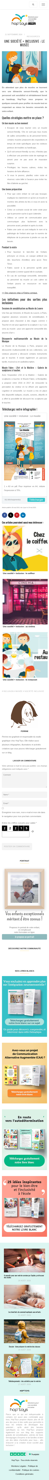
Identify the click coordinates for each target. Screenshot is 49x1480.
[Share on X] (10, 515)
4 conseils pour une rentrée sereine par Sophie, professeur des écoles (24, 1276)
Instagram (13, 956)
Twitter (43, 956)
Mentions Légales (18, 1466)
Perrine (24, 731)
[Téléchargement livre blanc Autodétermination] (24, 1139)
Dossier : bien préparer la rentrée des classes (24, 1346)
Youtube (35, 956)
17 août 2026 (24, 1384)
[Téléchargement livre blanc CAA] (24, 1073)
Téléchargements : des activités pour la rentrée (24, 1381)
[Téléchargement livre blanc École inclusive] (24, 1206)
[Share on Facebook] (4, 515)
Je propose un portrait (24, 936)
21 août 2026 (24, 1315)
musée (19, 691)
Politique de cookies (30, 1470)
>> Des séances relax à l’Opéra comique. (20, 293)
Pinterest (20, 956)
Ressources (33, 36)
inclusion (8, 691)
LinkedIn (28, 956)
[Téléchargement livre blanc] (24, 1006)
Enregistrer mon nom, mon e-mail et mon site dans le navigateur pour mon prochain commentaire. (23, 814)
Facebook (5, 956)
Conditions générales (24, 1474)
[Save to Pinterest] (16, 515)
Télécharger (36, 499)
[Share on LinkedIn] (23, 515)
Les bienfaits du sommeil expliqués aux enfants (24, 1312)
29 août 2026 (24, 1281)
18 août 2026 (24, 1350)
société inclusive (34, 691)
